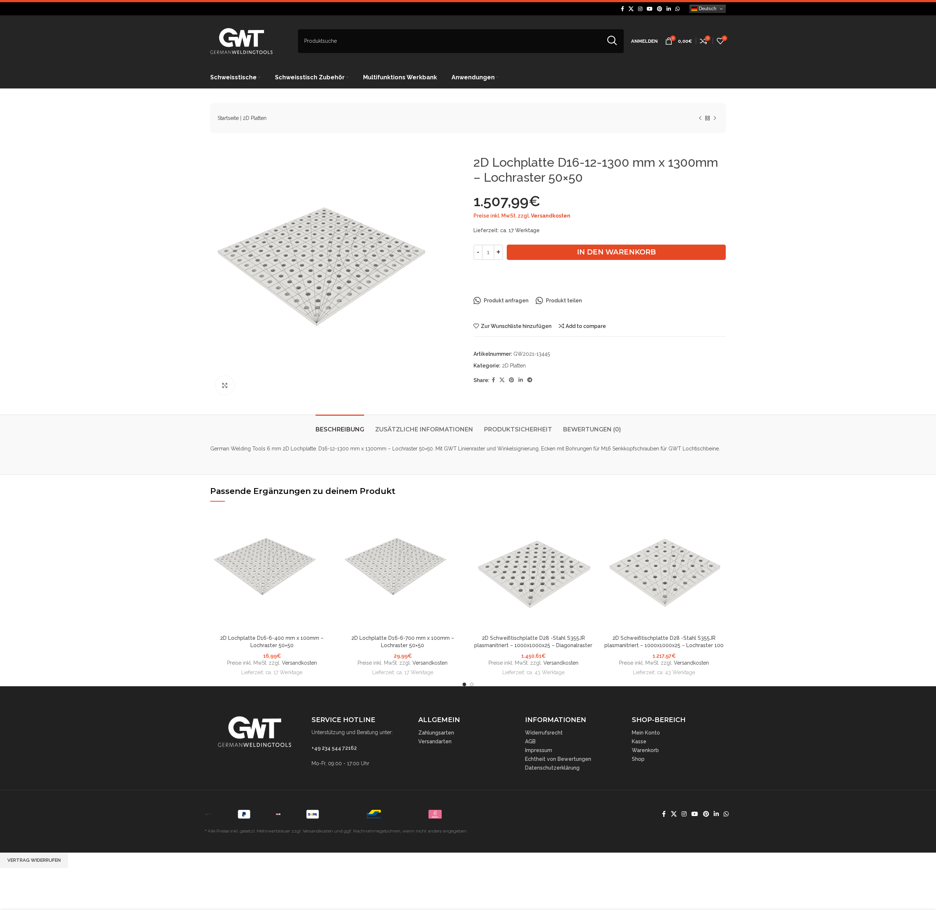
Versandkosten (550, 216)
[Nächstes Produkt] (714, 118)
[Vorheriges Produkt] (700, 118)
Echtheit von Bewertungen (558, 759)
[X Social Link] (631, 9)
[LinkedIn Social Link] (668, 9)
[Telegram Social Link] (530, 380)
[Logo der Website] (241, 41)
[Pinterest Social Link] (659, 9)
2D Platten (255, 118)
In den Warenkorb (616, 252)
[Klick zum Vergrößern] (225, 385)
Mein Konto (646, 733)
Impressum (538, 750)
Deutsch (706, 8)
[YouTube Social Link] (650, 9)
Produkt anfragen (506, 300)
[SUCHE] (612, 41)
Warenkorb (645, 750)
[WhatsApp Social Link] (677, 9)
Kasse (639, 741)
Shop (638, 759)
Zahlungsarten (436, 733)
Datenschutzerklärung (552, 768)
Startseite (228, 118)
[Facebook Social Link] (622, 9)
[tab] (340, 426)
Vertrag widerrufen (34, 860)
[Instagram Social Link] (640, 9)
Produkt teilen (564, 300)
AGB (530, 741)
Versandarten (435, 741)
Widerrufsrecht (544, 733)
